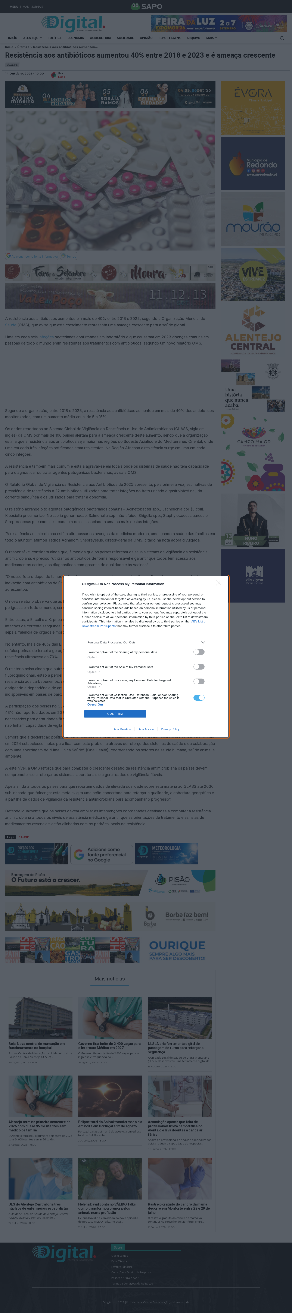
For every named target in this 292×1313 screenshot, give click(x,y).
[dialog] (146, 656)
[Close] (220, 584)
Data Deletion (122, 729)
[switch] (199, 652)
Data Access (146, 729)
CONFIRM (115, 713)
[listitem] (146, 642)
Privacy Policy (170, 729)
